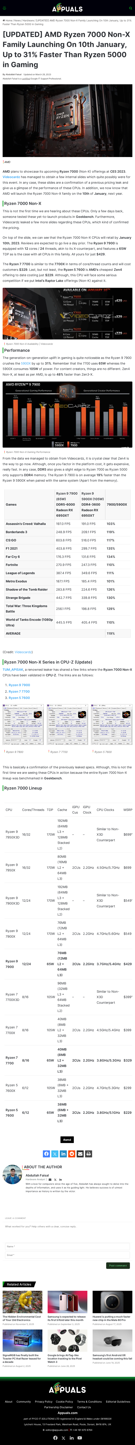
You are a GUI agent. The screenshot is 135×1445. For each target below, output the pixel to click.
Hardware (28, 20)
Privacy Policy (43, 1401)
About (8, 1401)
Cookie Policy (64, 1401)
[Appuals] (67, 7)
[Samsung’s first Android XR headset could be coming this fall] (112, 1341)
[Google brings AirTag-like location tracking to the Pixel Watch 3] (67, 1341)
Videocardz (23, 652)
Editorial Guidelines (118, 1401)
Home (8, 20)
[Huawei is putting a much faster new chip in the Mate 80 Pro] (112, 1302)
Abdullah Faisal (12, 74)
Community (24, 1401)
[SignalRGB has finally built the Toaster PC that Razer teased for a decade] (22, 1341)
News (17, 20)
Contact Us (84, 1407)
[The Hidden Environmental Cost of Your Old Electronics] (22, 1302)
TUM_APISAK (13, 669)
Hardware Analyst (35, 1179)
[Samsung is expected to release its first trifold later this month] (67, 1302)
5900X (26, 363)
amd (68, 1139)
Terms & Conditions (89, 1401)
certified (26, 78)
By (4, 74)
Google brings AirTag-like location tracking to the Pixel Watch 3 (65, 1358)
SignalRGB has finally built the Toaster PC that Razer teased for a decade (22, 1358)
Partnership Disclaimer (58, 1407)
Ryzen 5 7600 (19, 698)
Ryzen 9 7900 (19, 685)
